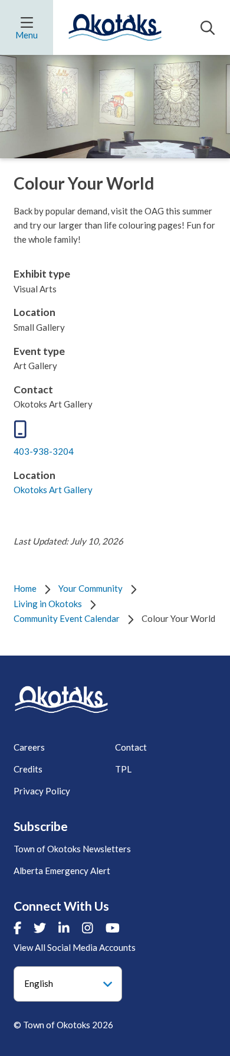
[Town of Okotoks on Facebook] (17, 928)
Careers (29, 747)
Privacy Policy (42, 791)
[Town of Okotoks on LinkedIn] (64, 928)
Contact (131, 747)
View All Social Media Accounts (75, 947)
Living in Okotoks (48, 603)
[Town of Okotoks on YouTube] (113, 928)
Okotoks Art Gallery (53, 489)
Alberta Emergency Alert (62, 870)
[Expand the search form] (207, 27)
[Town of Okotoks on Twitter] (40, 928)
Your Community (90, 588)
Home (25, 588)
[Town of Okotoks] (61, 699)
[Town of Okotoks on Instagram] (87, 928)
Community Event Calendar (67, 618)
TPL (123, 769)
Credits (28, 769)
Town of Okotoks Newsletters (72, 848)
